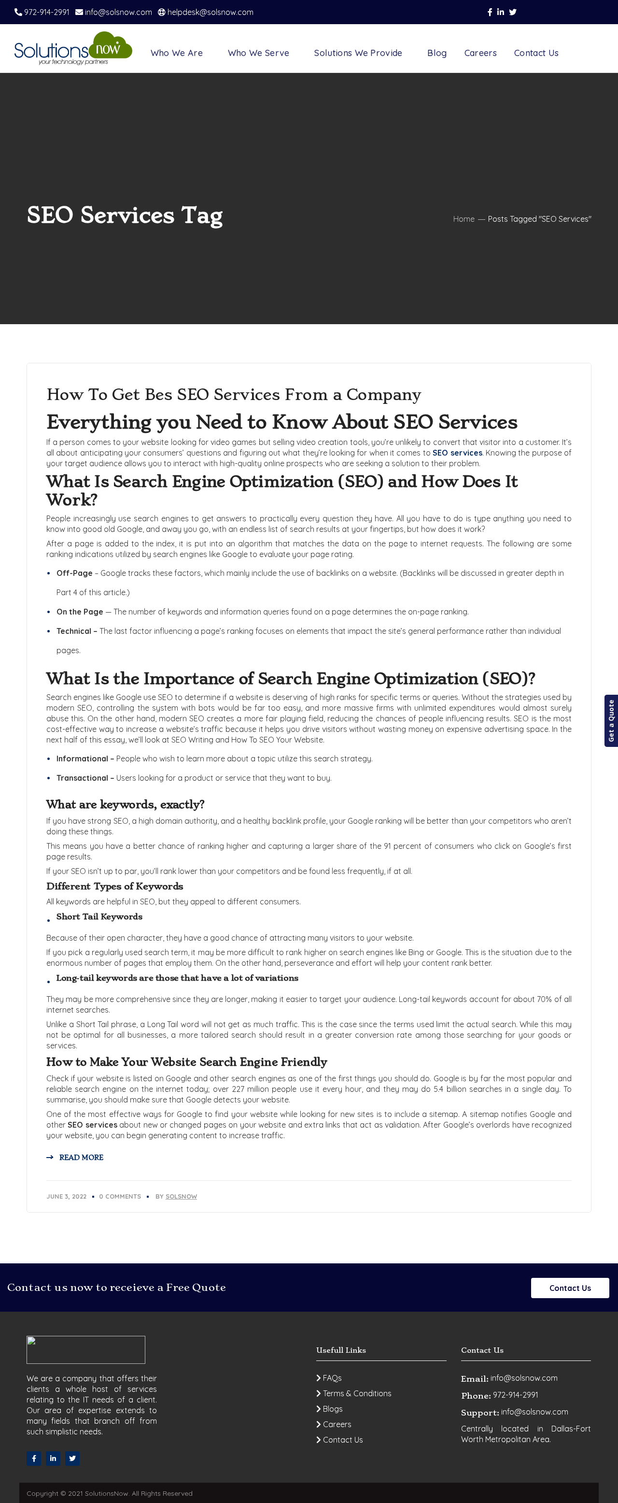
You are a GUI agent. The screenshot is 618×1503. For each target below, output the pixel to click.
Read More (81, 1157)
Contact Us (570, 1288)
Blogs (332, 1409)
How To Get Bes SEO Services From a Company (233, 395)
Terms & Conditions (356, 1393)
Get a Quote (611, 721)
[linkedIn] (53, 1458)
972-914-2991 (46, 12)
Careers (336, 1424)
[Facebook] (34, 1458)
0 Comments (120, 1196)
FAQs (331, 1378)
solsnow (181, 1196)
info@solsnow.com (117, 12)
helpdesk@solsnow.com (209, 12)
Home (464, 219)
